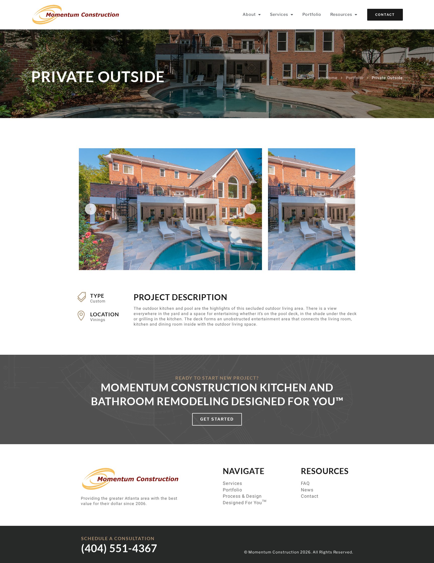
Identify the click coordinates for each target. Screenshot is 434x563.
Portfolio (311, 14)
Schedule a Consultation (118, 538)
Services (279, 14)
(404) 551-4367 (119, 548)
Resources (341, 14)
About (249, 14)
